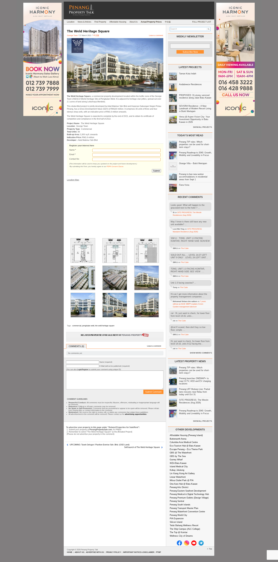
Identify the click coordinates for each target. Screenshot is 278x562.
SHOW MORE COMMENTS (201, 353)
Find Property (100, 22)
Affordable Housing (117, 22)
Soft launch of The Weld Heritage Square (142, 447)
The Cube (185, 248)
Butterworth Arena (178, 439)
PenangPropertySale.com (100, 429)
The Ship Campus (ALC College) (185, 529)
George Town (72, 35)
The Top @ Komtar (178, 532)
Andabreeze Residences (190, 84)
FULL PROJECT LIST (201, 22)
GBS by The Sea (178, 456)
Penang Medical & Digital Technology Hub (189, 494)
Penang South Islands (180, 504)
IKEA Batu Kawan (178, 463)
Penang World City (178, 515)
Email (72, 154)
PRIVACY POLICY (113, 552)
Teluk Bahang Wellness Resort (184, 525)
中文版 (168, 22)
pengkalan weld (88, 326)
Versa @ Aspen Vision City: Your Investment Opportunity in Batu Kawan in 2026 (194, 119)
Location (70, 22)
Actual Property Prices (151, 22)
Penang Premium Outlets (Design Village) (189, 498)
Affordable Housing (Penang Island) (186, 435)
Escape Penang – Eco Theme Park (186, 449)
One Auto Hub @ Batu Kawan (183, 484)
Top (210, 549)
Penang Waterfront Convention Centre (187, 511)
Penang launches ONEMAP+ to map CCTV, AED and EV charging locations (195, 381)
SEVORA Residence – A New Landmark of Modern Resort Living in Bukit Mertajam (195, 108)
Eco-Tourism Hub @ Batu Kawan (185, 446)
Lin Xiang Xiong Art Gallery (182, 473)
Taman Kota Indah (187, 73)
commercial (76, 326)
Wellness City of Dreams (181, 536)
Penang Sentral (177, 501)
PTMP (158, 552)
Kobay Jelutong (177, 470)
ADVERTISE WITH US (95, 552)
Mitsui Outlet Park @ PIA (182, 480)
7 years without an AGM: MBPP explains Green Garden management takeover (189, 304)
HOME (69, 552)
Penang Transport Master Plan (184, 508)
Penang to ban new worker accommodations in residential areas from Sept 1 (193, 177)
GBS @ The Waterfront (180, 452)
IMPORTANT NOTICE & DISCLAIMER (138, 552)
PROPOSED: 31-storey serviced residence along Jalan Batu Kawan (195, 96)
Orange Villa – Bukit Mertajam (193, 163)
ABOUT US (79, 552)
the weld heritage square (104, 326)
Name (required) (105, 362)
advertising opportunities (135, 414)
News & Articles (84, 22)
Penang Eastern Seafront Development (188, 491)
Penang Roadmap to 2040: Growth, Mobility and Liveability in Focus (195, 154)
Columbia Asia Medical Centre (184, 442)
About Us (134, 22)
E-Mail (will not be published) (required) (114, 366)
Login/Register (82, 369)
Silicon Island (176, 522)
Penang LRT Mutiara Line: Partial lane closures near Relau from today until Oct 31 (194, 392)
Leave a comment (156, 35)
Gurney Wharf (176, 459)
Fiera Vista (184, 185)
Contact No (74, 159)
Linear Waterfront (178, 477)
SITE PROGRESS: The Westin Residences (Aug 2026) (193, 401)
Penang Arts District (179, 487)
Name (72, 150)
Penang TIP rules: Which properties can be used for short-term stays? (194, 144)
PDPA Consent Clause (115, 166)
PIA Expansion (177, 518)
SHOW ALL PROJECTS (202, 127)
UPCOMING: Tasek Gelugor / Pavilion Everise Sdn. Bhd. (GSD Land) (100, 445)
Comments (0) (76, 346)
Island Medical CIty (179, 466)
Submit (156, 171)
